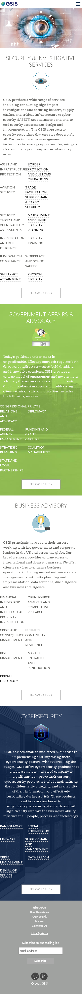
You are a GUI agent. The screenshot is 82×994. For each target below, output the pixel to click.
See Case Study (41, 293)
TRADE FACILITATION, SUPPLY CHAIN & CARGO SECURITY (36, 197)
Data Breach (38, 857)
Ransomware (11, 826)
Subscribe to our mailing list (40, 943)
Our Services (39, 912)
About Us (39, 907)
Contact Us (39, 925)
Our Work (39, 916)
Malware (7, 839)
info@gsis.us (39, 933)
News (39, 921)
